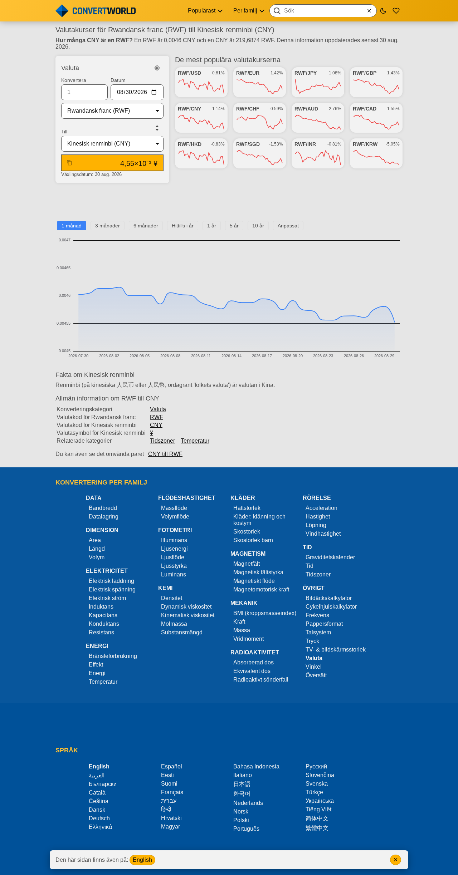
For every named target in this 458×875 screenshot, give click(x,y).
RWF (156, 417)
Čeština (98, 801)
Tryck (312, 641)
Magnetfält (246, 564)
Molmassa (174, 624)
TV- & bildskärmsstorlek (336, 650)
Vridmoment (248, 639)
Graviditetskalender (330, 557)
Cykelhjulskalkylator (331, 607)
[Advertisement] (229, 205)
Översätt (316, 675)
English (142, 860)
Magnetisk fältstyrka (258, 572)
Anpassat (288, 225)
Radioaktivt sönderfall (260, 680)
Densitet (171, 598)
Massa (241, 630)
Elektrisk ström (107, 598)
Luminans (173, 574)
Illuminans (174, 540)
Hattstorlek (246, 508)
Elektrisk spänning (112, 589)
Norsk (240, 811)
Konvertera (73, 80)
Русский (316, 766)
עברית (168, 801)
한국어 (241, 794)
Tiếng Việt (318, 809)
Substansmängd (182, 632)
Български (103, 784)
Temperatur (195, 441)
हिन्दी (166, 809)
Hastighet (318, 516)
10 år (258, 225)
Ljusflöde (172, 557)
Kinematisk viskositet (187, 615)
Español (171, 766)
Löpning (316, 525)
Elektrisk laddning (111, 581)
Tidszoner (162, 441)
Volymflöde (175, 516)
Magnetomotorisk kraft (261, 589)
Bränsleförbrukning (113, 656)
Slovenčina (320, 775)
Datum (118, 80)
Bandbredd (103, 508)
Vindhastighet (323, 534)
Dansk (97, 810)
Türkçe (314, 792)
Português (246, 829)
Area (95, 540)
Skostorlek (246, 532)
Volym (96, 557)
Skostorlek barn (253, 540)
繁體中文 (317, 828)
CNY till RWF (165, 454)
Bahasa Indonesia (256, 766)
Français (172, 792)
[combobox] (323, 10)
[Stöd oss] (396, 10)
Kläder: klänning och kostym (259, 519)
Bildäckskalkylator (329, 598)
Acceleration (321, 508)
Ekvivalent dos (252, 671)
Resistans (101, 632)
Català (97, 793)
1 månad (72, 225)
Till (64, 131)
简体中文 (317, 818)
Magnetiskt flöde (254, 581)
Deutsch (99, 818)
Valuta (158, 409)
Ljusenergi (174, 549)
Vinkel (314, 667)
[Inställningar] (157, 68)
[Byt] (157, 128)
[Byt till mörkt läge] (383, 10)
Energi (97, 673)
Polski (241, 820)
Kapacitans (103, 615)
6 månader (145, 225)
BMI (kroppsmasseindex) (264, 613)
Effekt (96, 665)
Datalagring (103, 516)
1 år (211, 225)
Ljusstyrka (174, 566)
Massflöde (174, 508)
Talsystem (318, 632)
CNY (156, 425)
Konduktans (104, 624)
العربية (96, 775)
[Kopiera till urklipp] (69, 162)
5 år (234, 225)
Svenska (317, 784)
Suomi (169, 784)
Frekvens (317, 615)
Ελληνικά (100, 827)
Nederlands (248, 803)
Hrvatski (171, 818)
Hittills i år (183, 225)
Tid (309, 566)
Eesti (167, 775)
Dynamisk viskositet (186, 607)
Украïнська (320, 801)
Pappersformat (324, 624)
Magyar (170, 827)
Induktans (101, 607)
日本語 (241, 784)
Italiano (242, 775)
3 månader (107, 225)
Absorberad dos (253, 662)
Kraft (239, 622)
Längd (97, 549)
